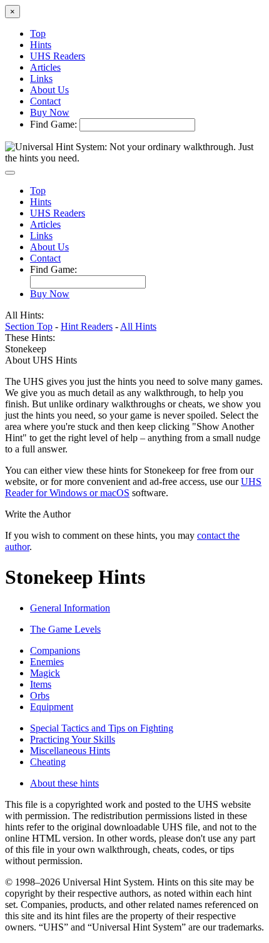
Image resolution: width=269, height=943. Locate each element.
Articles (45, 67)
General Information (70, 608)
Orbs (39, 695)
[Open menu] (10, 173)
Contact (45, 101)
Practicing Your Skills (72, 739)
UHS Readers (57, 56)
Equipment (51, 706)
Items (40, 684)
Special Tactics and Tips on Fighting (101, 728)
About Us (49, 89)
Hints (40, 44)
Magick (45, 673)
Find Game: (53, 124)
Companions (55, 650)
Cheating (48, 762)
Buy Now (49, 112)
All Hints (138, 326)
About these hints (64, 783)
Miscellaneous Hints (70, 750)
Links (41, 78)
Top (38, 33)
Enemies (47, 661)
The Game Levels (65, 629)
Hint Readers (87, 326)
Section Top (29, 326)
